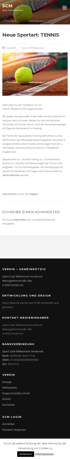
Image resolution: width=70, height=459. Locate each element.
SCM (7, 5)
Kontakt (6, 382)
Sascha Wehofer (10, 175)
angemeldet (19, 219)
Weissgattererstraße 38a (17, 280)
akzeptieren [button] (25, 454)
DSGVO (6, 399)
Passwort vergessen (14, 429)
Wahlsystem (9, 387)
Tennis (33, 194)
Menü (64, 7)
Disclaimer (8, 404)
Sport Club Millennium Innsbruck (22, 276)
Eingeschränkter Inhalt (16, 393)
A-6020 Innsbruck (12, 285)
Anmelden (8, 424)
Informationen (44, 454)
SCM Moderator (36, 47)
